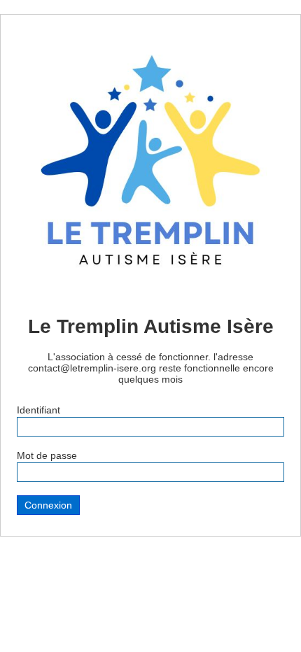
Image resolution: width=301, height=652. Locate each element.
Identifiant (38, 410)
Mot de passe (47, 455)
